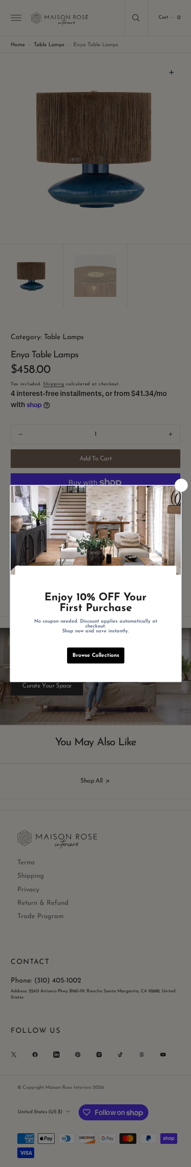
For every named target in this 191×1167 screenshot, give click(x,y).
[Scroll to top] (176, 1152)
